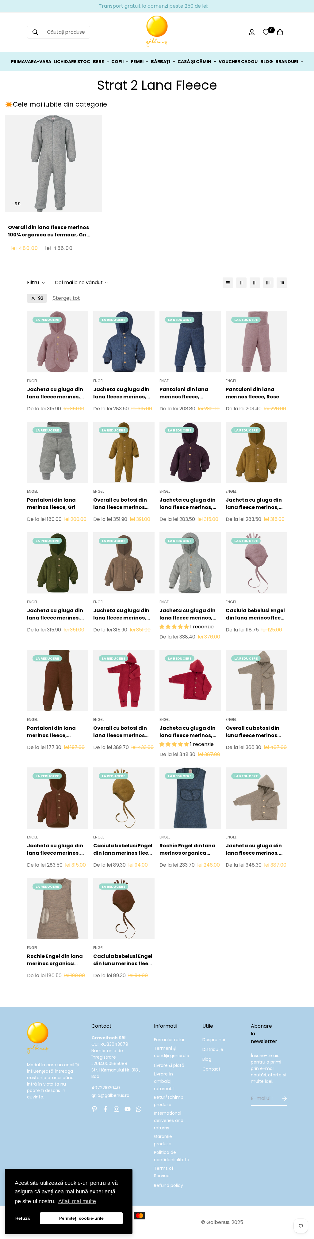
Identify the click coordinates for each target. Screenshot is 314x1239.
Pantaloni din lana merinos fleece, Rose (252, 393)
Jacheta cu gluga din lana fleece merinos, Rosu (187, 732)
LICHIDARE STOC (72, 61)
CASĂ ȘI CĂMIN (194, 61)
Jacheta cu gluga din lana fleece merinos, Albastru (121, 393)
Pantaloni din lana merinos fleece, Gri (51, 503)
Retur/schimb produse (168, 1101)
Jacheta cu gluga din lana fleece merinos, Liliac (187, 503)
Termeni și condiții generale (171, 1052)
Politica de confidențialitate (171, 1156)
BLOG (266, 61)
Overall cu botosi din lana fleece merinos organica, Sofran (120, 503)
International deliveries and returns (168, 1120)
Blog (206, 1059)
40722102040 (105, 1088)
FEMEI (137, 61)
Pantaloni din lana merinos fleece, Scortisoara (51, 732)
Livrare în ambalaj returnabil (164, 1081)
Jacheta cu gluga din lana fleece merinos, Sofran (254, 503)
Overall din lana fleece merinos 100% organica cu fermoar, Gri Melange (48, 235)
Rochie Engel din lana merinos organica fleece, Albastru (187, 849)
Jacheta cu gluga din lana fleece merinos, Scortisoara (55, 849)
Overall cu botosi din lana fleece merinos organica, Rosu (120, 732)
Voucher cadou (238, 61)
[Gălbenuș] (157, 32)
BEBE (98, 61)
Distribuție (212, 1049)
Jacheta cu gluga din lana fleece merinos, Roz (55, 393)
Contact (211, 1069)
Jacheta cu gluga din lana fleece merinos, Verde (55, 614)
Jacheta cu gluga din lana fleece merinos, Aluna (121, 614)
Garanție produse (163, 1140)
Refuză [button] (22, 1218)
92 (40, 298)
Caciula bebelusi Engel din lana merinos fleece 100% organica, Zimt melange (123, 960)
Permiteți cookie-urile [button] (81, 1218)
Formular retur (169, 1040)
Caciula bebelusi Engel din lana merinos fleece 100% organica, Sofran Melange (123, 849)
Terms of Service (164, 1172)
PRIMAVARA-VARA (31, 61)
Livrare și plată (169, 1065)
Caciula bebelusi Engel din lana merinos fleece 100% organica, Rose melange (256, 614)
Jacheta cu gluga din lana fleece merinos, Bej (254, 849)
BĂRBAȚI (160, 61)
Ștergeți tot (66, 298)
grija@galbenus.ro (110, 1095)
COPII (117, 61)
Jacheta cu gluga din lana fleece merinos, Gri (187, 614)
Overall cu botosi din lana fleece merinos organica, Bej (252, 732)
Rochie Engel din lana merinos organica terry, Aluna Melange (55, 960)
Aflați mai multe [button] (77, 1201)
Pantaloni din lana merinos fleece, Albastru (183, 393)
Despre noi (213, 1040)
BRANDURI (286, 61)
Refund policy (168, 1185)
